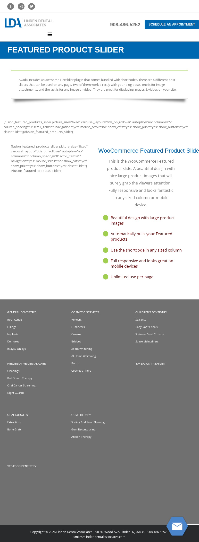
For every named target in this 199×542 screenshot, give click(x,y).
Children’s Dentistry (151, 312)
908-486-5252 (125, 24)
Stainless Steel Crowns (149, 334)
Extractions (14, 422)
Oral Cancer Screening (21, 385)
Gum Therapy (81, 414)
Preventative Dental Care (26, 363)
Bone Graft (14, 429)
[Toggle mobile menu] (50, 34)
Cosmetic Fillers (81, 370)
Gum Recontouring (83, 429)
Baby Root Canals (146, 327)
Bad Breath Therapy (20, 378)
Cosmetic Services (85, 312)
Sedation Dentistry (21, 466)
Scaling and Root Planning (88, 422)
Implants (12, 334)
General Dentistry (21, 312)
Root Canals (14, 319)
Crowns (76, 334)
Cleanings (13, 371)
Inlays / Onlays (16, 348)
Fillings (11, 327)
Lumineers (78, 327)
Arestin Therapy (81, 436)
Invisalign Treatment (151, 363)
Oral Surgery (17, 414)
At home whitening (83, 356)
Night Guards (15, 392)
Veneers (76, 319)
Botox (75, 363)
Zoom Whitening (81, 348)
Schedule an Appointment (172, 24)
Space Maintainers (146, 341)
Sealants (140, 319)
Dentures (13, 341)
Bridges (76, 341)
